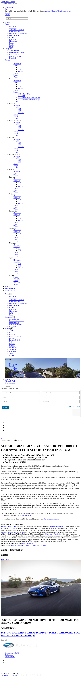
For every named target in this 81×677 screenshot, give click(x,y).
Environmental (14, 35)
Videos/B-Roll (10, 288)
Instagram (20, 545)
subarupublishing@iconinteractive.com (58, 11)
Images (16, 75)
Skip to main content (8, 2)
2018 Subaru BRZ (24, 94)
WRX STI (17, 283)
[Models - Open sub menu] (11, 328)
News (7, 24)
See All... (21, 71)
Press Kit (17, 65)
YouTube (43, 545)
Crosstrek (12, 334)
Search (3, 18)
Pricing (11, 43)
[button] (1, 436)
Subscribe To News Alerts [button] (9, 389)
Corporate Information (16, 52)
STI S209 (17, 279)
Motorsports (13, 41)
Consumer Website (15, 56)
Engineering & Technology (18, 33)
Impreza (12, 344)
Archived (12, 355)
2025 (19, 145)
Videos (16, 77)
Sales (11, 47)
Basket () (8, 13)
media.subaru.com (28, 543)
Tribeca (16, 281)
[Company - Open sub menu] (13, 317)
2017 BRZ (21, 96)
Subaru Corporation (56, 526)
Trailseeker (13, 349)
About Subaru (14, 50)
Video (16, 273)
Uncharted (12, 351)
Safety (11, 45)
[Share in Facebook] (6, 425)
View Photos (5, 559)
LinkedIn (28, 545)
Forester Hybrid (14, 340)
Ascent (11, 330)
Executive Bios (14, 54)
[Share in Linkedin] (6, 422)
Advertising (13, 28)
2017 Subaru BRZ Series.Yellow (29, 98)
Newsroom (17, 64)
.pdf (2, 438)
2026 (19, 69)
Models (7, 60)
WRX (11, 353)
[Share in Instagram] (6, 433)
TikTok (34, 545)
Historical (12, 39)
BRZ (11, 332)
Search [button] (7, 15)
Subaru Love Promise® (52, 534)
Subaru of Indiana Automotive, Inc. (12, 532)
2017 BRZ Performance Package (29, 99)
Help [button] (6, 9)
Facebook (13, 545)
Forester (12, 338)
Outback (12, 346)
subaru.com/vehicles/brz (51, 519)
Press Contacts (10, 290)
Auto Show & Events (16, 30)
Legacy (16, 277)
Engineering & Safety (12, 653)
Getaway (12, 342)
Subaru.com (9, 7)
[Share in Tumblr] (6, 430)
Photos (7, 286)
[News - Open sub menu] (10, 294)
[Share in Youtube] (6, 427)
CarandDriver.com (26, 515)
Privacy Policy (6, 675)
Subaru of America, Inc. (9, 526)
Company (8, 48)
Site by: (15, 675)
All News (12, 26)
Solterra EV (13, 347)
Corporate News (14, 32)
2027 (19, 67)
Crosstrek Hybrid (15, 336)
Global (11, 37)
